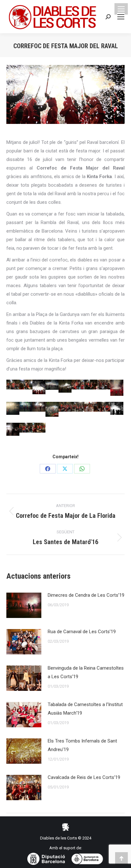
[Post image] (23, 605)
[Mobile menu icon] (121, 9)
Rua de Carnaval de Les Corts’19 (82, 631)
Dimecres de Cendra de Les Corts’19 (86, 595)
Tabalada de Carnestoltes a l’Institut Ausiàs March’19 (85, 709)
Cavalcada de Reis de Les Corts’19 (84, 777)
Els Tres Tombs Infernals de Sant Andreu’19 (82, 745)
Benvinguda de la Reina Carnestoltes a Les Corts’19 (86, 672)
